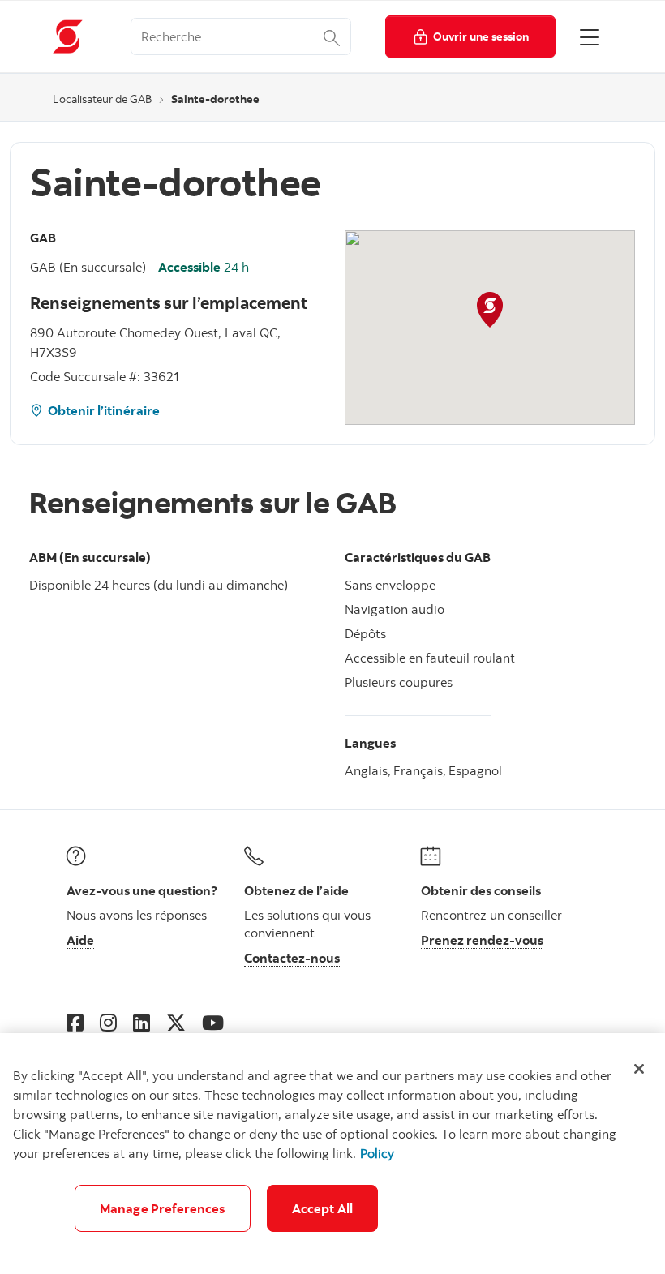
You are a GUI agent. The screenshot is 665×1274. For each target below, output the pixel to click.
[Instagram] (108, 1022)
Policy (377, 1153)
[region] (332, 1153)
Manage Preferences (162, 1208)
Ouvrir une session (481, 36)
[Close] (639, 1069)
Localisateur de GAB (102, 99)
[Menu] (589, 36)
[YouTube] (213, 1022)
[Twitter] (176, 1022)
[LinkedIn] (141, 1022)
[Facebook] (75, 1022)
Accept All (323, 1208)
